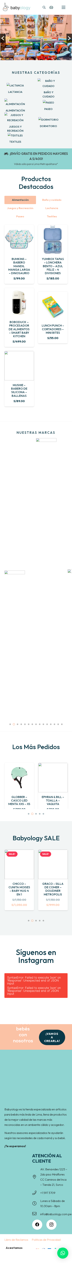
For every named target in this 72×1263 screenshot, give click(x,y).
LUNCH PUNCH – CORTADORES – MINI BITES (53, 329)
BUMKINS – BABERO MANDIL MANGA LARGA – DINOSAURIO (19, 266)
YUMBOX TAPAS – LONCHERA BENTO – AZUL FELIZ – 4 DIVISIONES (53, 266)
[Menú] (63, 7)
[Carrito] (51, 7)
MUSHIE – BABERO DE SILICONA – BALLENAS (19, 390)
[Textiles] (15, 135)
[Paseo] (48, 102)
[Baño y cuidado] (48, 83)
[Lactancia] (15, 85)
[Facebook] (37, 1225)
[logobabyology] (16, 7)
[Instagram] (51, 1225)
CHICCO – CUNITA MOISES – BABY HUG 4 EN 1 (19, 889)
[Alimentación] (15, 103)
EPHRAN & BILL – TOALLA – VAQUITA (53, 800)
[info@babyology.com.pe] (36, 1214)
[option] (36, 38)
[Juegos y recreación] (15, 118)
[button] (44, 7)
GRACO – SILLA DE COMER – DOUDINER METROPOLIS (53, 889)
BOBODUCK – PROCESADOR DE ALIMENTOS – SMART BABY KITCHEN (19, 329)
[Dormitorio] (48, 119)
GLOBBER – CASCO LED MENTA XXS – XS (19, 800)
